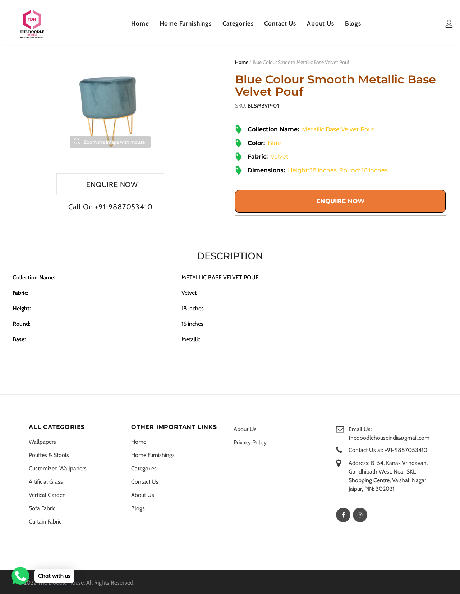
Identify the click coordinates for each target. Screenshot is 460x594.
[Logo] (32, 24)
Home (241, 62)
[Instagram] (360, 515)
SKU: (240, 105)
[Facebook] (343, 515)
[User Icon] (449, 24)
